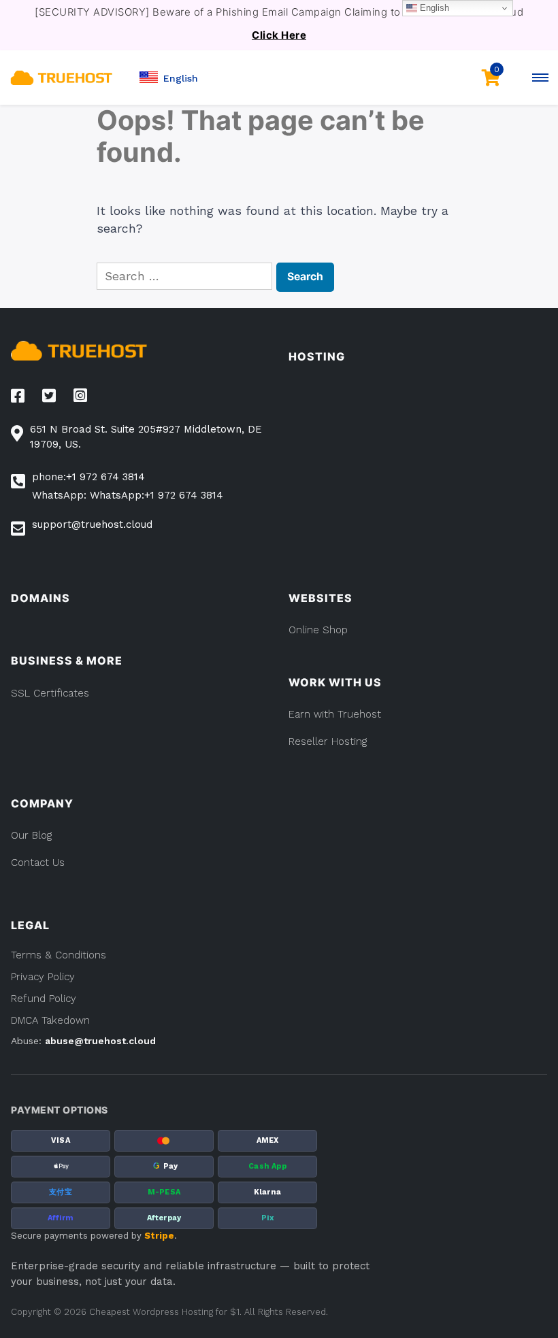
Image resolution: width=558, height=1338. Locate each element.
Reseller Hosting (328, 741)
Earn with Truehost (335, 714)
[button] (169, 77)
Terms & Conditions (58, 955)
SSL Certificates (50, 693)
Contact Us (38, 862)
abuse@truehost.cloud (100, 1040)
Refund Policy (43, 998)
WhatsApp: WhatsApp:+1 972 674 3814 (127, 495)
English (433, 8)
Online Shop (318, 630)
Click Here (279, 35)
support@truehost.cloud (92, 524)
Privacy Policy (43, 977)
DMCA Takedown (50, 1020)
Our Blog (31, 835)
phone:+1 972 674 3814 (88, 477)
